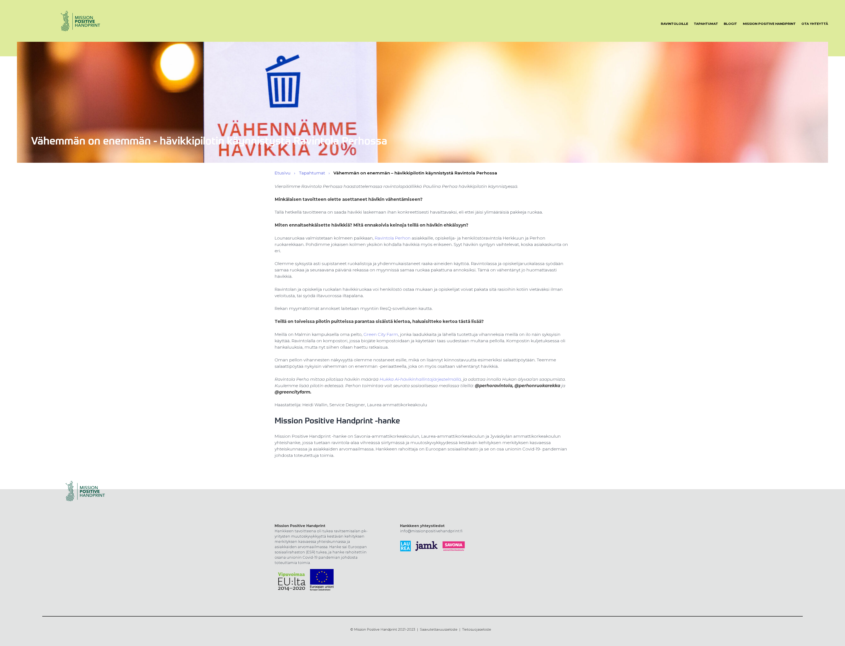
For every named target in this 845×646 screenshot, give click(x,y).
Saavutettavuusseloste (438, 629)
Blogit (730, 24)
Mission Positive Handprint (769, 24)
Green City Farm (381, 334)
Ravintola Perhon (393, 238)
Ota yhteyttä (814, 24)
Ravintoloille (674, 24)
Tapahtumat (706, 24)
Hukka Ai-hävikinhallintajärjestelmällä (420, 379)
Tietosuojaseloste (476, 629)
